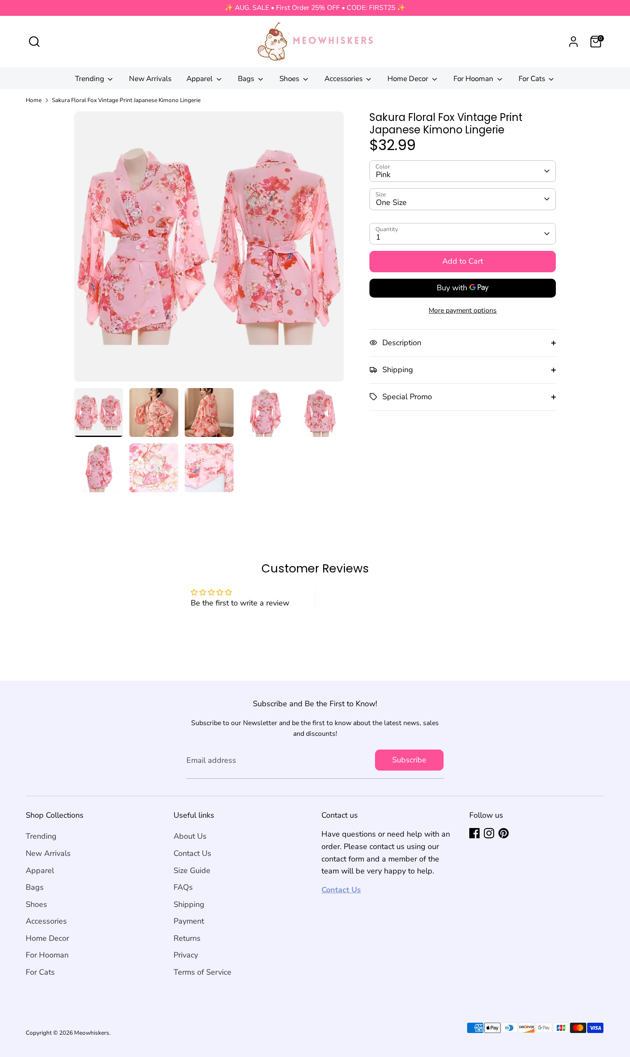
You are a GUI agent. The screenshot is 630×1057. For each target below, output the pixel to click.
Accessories (344, 79)
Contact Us (192, 853)
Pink (383, 174)
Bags (247, 79)
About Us (190, 836)
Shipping (189, 904)
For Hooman (474, 79)
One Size (391, 202)
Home (34, 100)
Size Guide (192, 870)
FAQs (183, 887)
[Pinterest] (503, 833)
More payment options (463, 310)
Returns (187, 938)
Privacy (186, 955)
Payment (189, 921)
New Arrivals (150, 79)
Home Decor (408, 79)
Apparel (200, 79)
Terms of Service (202, 972)
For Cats (533, 79)
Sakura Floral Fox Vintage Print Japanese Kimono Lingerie (126, 100)
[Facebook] (474, 833)
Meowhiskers (91, 1033)
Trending (90, 79)
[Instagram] (489, 833)
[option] (209, 249)
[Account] (573, 41)
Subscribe (409, 760)
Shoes (290, 79)
